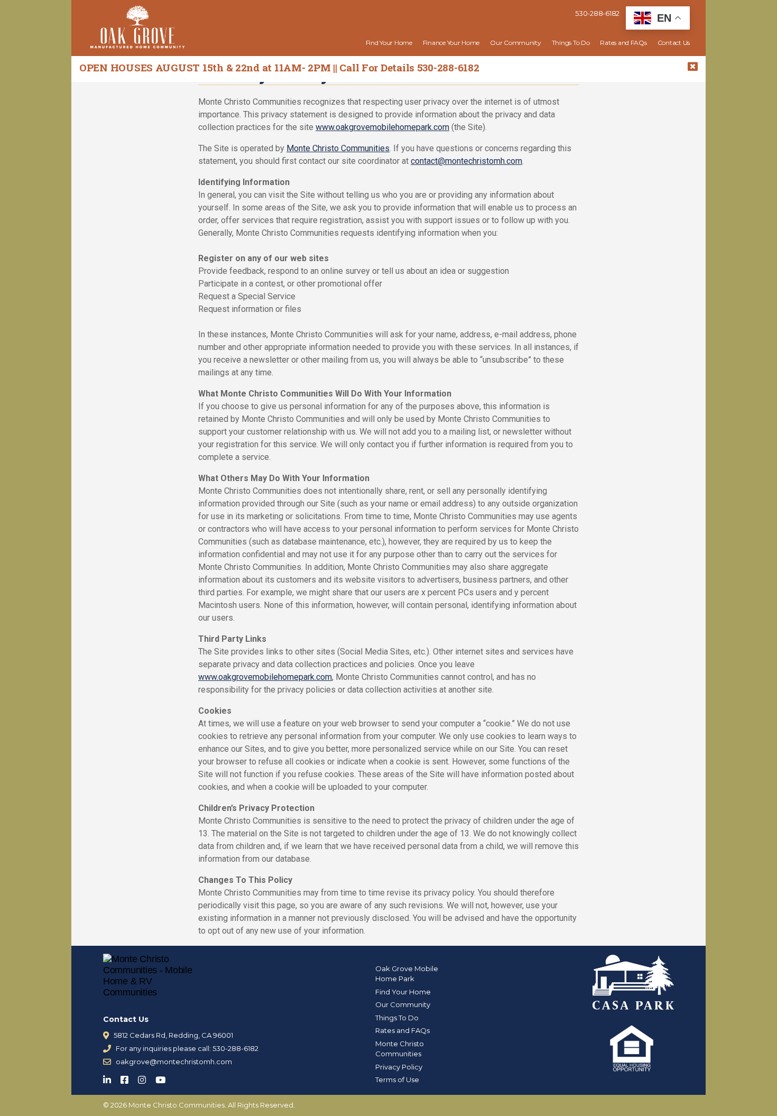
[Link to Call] (107, 1048)
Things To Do (571, 43)
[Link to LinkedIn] (110, 1077)
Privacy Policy (398, 1067)
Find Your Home (389, 43)
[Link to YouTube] (163, 1077)
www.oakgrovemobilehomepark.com (382, 127)
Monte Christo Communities (338, 148)
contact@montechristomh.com (466, 161)
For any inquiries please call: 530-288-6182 (187, 1048)
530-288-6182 (597, 13)
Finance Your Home (451, 43)
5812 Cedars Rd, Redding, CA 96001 (173, 1035)
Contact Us (674, 43)
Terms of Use (397, 1079)
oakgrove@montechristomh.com (174, 1061)
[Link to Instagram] (145, 1077)
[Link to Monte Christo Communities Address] (106, 1035)
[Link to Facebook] (128, 1077)
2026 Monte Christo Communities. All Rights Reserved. (202, 1105)
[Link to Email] (107, 1061)
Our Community (515, 43)
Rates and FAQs (623, 43)
